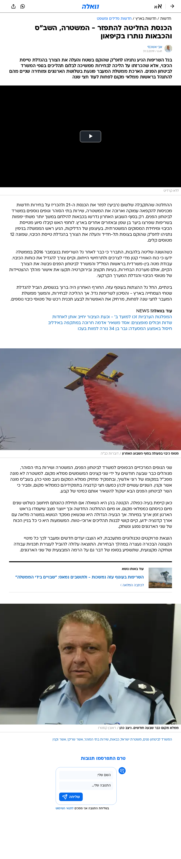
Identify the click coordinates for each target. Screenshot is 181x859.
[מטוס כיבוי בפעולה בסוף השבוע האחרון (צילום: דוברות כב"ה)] (90, 403)
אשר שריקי (75, 739)
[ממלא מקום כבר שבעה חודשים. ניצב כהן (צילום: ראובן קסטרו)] (90, 668)
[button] (158, 6)
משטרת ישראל (131, 739)
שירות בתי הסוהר (96, 739)
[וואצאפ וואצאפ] (22, 6)
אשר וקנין (59, 739)
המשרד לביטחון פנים (157, 739)
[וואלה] (90, 6)
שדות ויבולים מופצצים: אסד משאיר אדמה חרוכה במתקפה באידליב (110, 323)
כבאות (114, 739)
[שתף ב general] (13, 6)
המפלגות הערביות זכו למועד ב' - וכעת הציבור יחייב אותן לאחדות (112, 317)
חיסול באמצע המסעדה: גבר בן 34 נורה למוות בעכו (125, 329)
